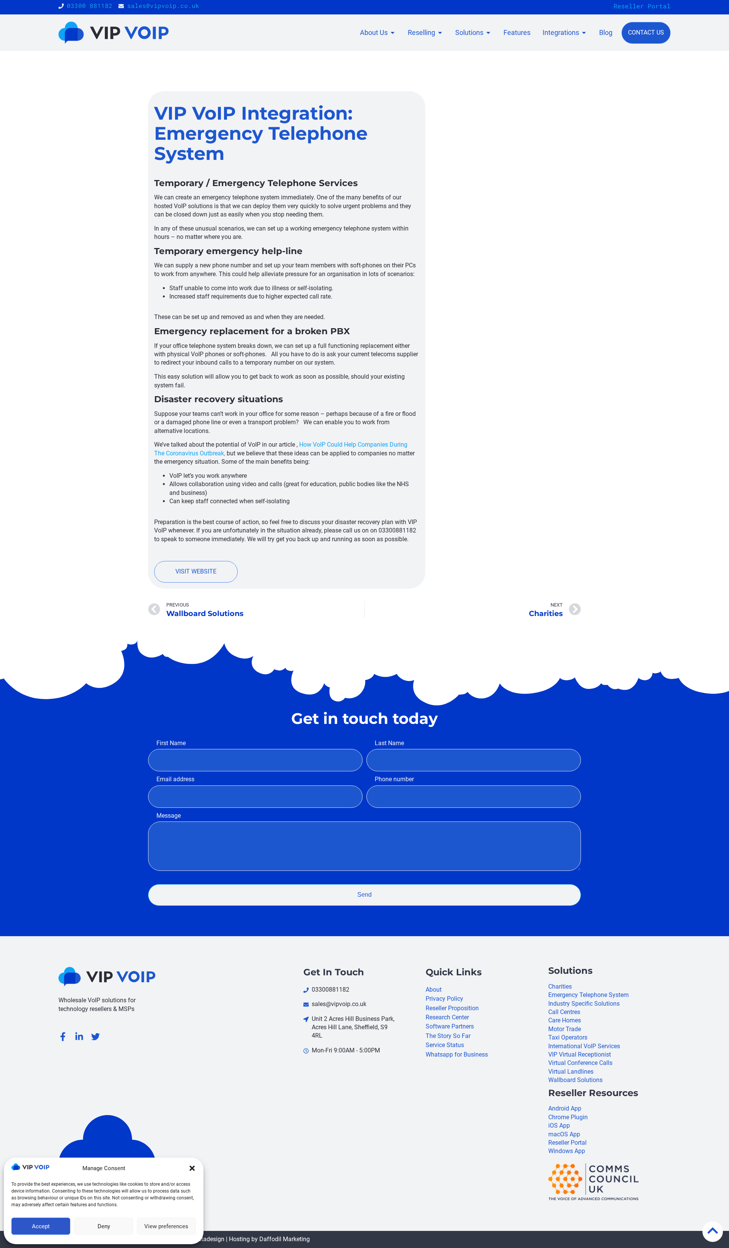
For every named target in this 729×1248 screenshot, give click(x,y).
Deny (104, 1226)
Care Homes (564, 1020)
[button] (192, 1168)
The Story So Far (448, 1035)
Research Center (447, 1017)
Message (168, 815)
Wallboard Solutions (575, 1080)
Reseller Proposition (452, 1008)
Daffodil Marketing (284, 1239)
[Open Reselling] (440, 32)
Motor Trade (564, 1029)
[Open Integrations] (584, 32)
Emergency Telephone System (588, 994)
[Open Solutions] (488, 32)
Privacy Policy (444, 998)
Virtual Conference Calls (580, 1062)
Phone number (394, 779)
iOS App (559, 1125)
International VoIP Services (584, 1046)
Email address (175, 779)
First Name (171, 743)
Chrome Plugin (568, 1117)
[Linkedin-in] (79, 1036)
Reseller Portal (642, 6)
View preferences (166, 1226)
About (434, 989)
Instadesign (208, 1239)
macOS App (564, 1134)
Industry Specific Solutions (584, 1003)
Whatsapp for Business (457, 1054)
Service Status (445, 1045)
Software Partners (450, 1026)
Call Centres (564, 1012)
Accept (41, 1226)
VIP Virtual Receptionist (579, 1054)
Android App (564, 1108)
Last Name (389, 743)
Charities (560, 986)
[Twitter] (95, 1036)
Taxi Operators (567, 1037)
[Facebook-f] (62, 1036)
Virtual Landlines (570, 1071)
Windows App (566, 1151)
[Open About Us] (393, 32)
